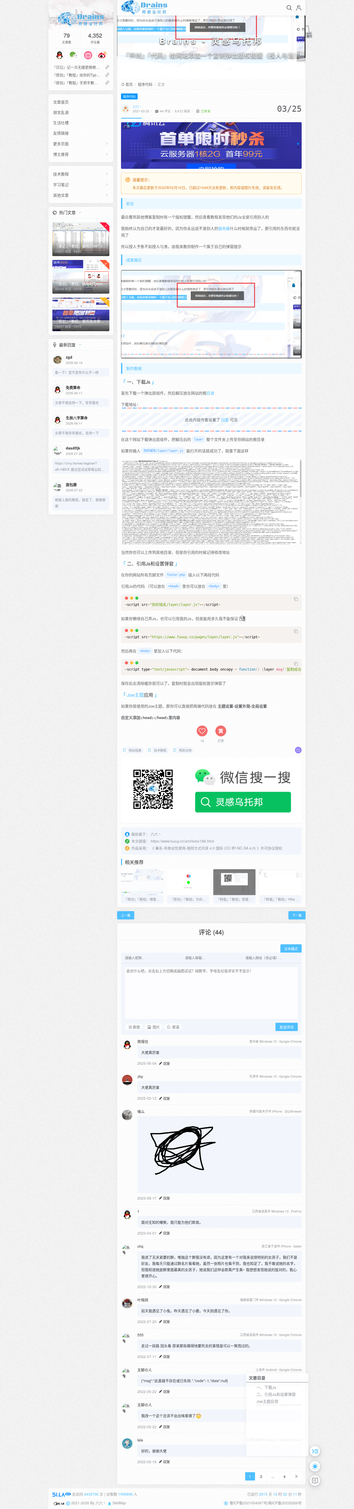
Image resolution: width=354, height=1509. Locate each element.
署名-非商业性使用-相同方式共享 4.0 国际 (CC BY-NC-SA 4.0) (205, 848)
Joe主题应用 (267, 1401)
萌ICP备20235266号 (285, 1502)
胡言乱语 (61, 112)
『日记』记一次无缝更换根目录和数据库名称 (76, 67)
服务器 (224, 228)
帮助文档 (185, 750)
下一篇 (297, 915)
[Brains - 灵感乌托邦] (81, 19)
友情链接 (61, 133)
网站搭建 (135, 750)
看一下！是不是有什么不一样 (77, 372)
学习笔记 (61, 184)
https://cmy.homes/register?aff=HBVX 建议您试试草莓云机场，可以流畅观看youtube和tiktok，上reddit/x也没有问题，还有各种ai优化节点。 (80, 467)
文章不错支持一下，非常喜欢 (77, 402)
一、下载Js (266, 1387)
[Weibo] (102, 54)
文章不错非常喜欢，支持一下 (77, 432)
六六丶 (137, 106)
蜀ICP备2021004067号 (248, 1502)
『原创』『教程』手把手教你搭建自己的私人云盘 (76, 82)
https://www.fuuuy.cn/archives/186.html (182, 841)
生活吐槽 (61, 122)
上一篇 (125, 915)
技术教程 (61, 174)
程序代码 (145, 84)
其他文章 (61, 195)
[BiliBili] (88, 54)
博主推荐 (61, 154)
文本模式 (291, 949)
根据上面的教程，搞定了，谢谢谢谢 (80, 502)
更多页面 (61, 143)
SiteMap (119, 1502)
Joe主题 (135, 694)
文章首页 (61, 102)
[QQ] (59, 54)
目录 (210, 393)
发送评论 (286, 1027)
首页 (129, 84)
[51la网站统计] (61, 1494)
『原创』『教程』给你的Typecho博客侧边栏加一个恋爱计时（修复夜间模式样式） (76, 74)
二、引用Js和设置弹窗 (276, 1394)
